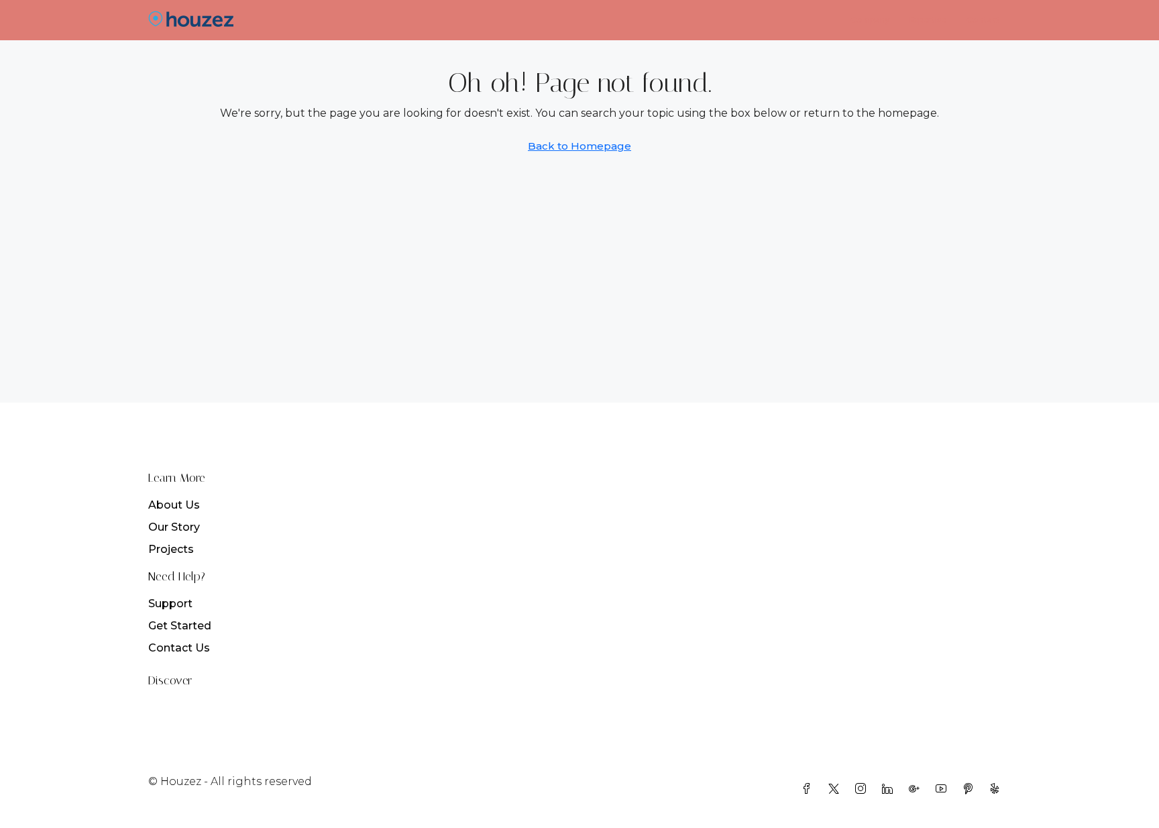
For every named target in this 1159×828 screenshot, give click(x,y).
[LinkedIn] (890, 789)
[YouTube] (944, 789)
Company (869, 20)
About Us (174, 505)
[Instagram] (863, 789)
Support (170, 603)
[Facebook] (810, 789)
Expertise (927, 20)
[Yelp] (997, 789)
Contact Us (179, 647)
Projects (171, 549)
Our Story (174, 527)
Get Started (179, 625)
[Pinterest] (970, 789)
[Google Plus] (917, 789)
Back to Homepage (579, 146)
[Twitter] (836, 789)
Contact (984, 20)
